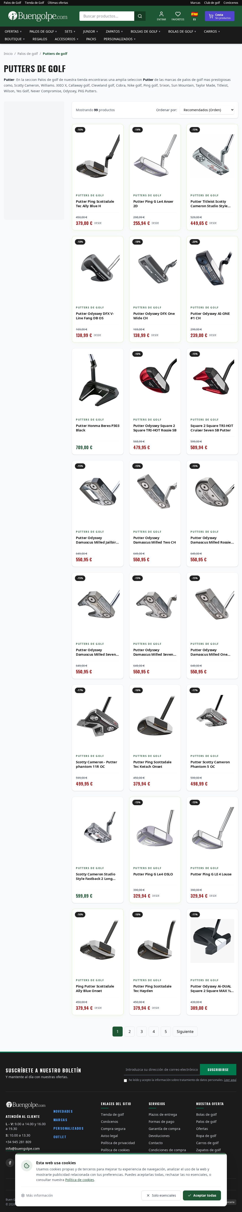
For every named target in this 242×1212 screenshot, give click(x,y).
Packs (91, 39)
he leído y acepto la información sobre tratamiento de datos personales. (182, 1080)
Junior (90, 31)
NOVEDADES (63, 1111)
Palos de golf (43, 31)
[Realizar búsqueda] (140, 16)
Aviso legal (109, 1135)
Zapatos (114, 31)
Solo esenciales (164, 1195)
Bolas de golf (182, 31)
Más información (39, 1195)
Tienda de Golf (34, 3)
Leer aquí (230, 1080)
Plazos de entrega (163, 1114)
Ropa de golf (206, 1135)
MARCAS (60, 1119)
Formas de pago (161, 1121)
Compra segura (113, 1128)
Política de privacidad (118, 1143)
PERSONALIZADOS (68, 1128)
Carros (212, 31)
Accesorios (67, 39)
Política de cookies (79, 1179)
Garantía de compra (164, 1128)
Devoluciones (159, 1135)
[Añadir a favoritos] (116, 131)
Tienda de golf (112, 1114)
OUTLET (59, 1136)
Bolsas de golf (146, 31)
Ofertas (13, 31)
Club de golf (212, 3)
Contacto (156, 1143)
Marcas (195, 3)
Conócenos (231, 3)
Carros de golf (207, 1143)
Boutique (15, 39)
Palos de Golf (12, 3)
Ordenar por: (166, 110)
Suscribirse (218, 1069)
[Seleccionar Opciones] (116, 141)
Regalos (40, 39)
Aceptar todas (204, 1195)
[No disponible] (116, 366)
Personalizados (120, 39)
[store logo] (38, 16)
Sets (70, 31)
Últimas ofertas (58, 3)
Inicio (8, 53)
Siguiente (185, 1031)
